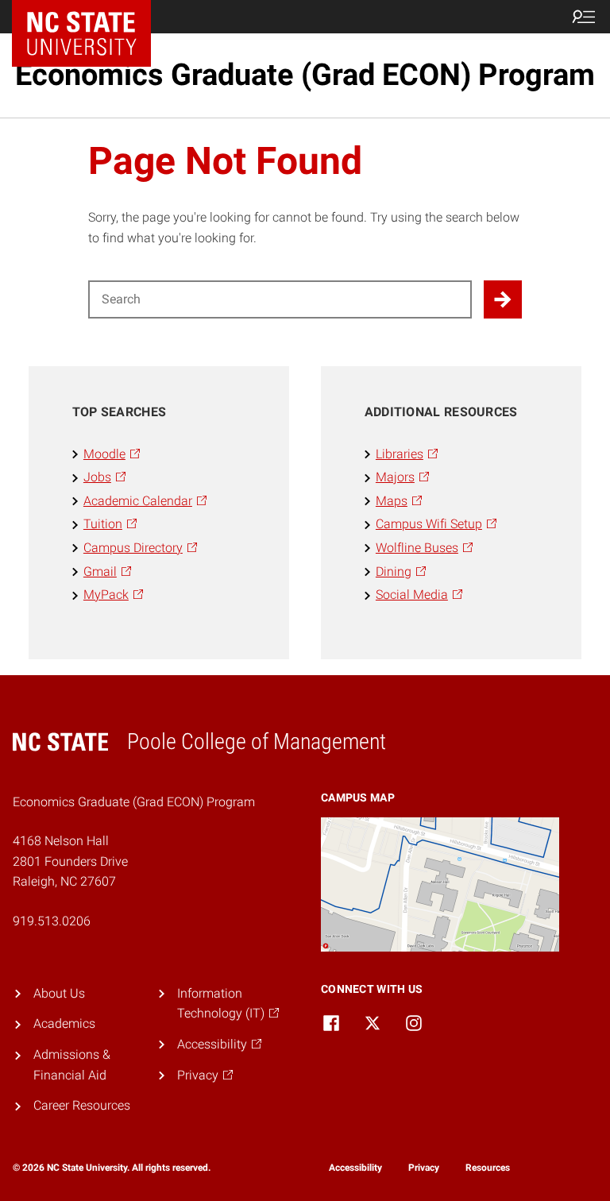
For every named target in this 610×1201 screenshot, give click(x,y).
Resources (487, 1167)
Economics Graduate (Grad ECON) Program (305, 74)
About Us (59, 993)
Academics (64, 1023)
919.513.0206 (52, 921)
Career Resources (81, 1105)
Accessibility (355, 1167)
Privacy (423, 1167)
